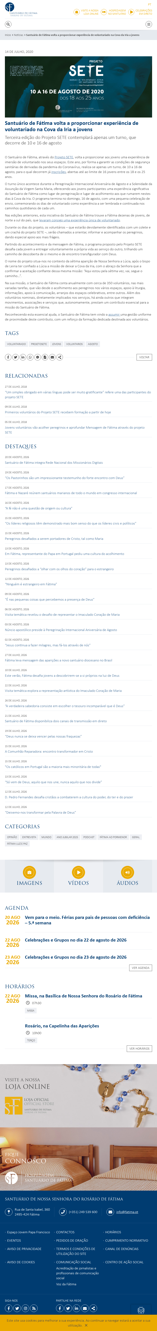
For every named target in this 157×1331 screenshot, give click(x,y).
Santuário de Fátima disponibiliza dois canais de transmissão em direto (56, 720)
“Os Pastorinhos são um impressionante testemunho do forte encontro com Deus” (64, 477)
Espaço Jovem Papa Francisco (28, 1231)
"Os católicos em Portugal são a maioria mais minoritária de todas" (53, 766)
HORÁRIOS (113, 1231)
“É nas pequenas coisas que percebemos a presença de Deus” (49, 599)
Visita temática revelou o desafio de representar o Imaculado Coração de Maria (62, 614)
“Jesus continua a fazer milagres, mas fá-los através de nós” (48, 644)
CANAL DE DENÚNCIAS (121, 1248)
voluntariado (16, 344)
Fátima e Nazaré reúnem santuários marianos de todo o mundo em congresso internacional (71, 492)
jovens (56, 344)
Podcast (88, 837)
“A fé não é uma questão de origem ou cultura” (38, 508)
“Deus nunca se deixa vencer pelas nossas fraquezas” (43, 736)
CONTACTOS (65, 1231)
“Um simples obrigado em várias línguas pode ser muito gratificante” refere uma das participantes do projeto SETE (78, 394)
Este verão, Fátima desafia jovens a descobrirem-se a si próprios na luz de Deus (62, 675)
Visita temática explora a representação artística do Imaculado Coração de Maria (63, 690)
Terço (31, 1040)
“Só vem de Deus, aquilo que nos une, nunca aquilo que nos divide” (53, 781)
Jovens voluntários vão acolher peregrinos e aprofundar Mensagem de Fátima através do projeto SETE (75, 430)
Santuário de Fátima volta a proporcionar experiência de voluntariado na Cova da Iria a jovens (82, 35)
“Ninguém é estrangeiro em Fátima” (31, 583)
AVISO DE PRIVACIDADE (24, 1248)
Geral (136, 837)
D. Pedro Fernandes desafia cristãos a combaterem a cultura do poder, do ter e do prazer (69, 796)
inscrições (58, 171)
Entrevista (29, 837)
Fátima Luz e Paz (17, 843)
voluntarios (74, 344)
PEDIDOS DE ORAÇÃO (72, 1240)
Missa (30, 1010)
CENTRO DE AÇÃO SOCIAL (124, 1261)
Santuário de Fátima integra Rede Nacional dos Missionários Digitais (54, 462)
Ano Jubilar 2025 (67, 837)
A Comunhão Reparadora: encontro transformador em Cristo (49, 751)
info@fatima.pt (127, 1211)
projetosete (39, 344)
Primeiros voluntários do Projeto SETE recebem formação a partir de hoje (58, 411)
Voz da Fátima (66, 1283)
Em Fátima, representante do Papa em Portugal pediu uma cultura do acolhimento (64, 553)
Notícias (18, 35)
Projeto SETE (64, 156)
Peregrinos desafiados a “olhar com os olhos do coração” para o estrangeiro (59, 568)
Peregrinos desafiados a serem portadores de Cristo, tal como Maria (54, 538)
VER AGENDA (140, 967)
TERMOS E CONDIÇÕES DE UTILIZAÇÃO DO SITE (75, 1251)
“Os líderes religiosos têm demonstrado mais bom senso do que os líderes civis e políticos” (70, 523)
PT (149, 4)
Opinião (12, 837)
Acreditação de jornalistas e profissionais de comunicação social (77, 1273)
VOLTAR (144, 357)
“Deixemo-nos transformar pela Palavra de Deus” (40, 812)
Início (8, 35)
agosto (93, 344)
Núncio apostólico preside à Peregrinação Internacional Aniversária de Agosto (61, 629)
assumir (114, 314)
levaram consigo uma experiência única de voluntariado (79, 219)
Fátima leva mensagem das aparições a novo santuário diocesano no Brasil (58, 660)
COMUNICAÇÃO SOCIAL (73, 1261)
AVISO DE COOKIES (21, 1261)
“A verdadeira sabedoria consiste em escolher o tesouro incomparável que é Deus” (65, 705)
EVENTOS (14, 1240)
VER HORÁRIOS (139, 1048)
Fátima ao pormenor (113, 837)
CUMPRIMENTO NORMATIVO (126, 1240)
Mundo (46, 837)
